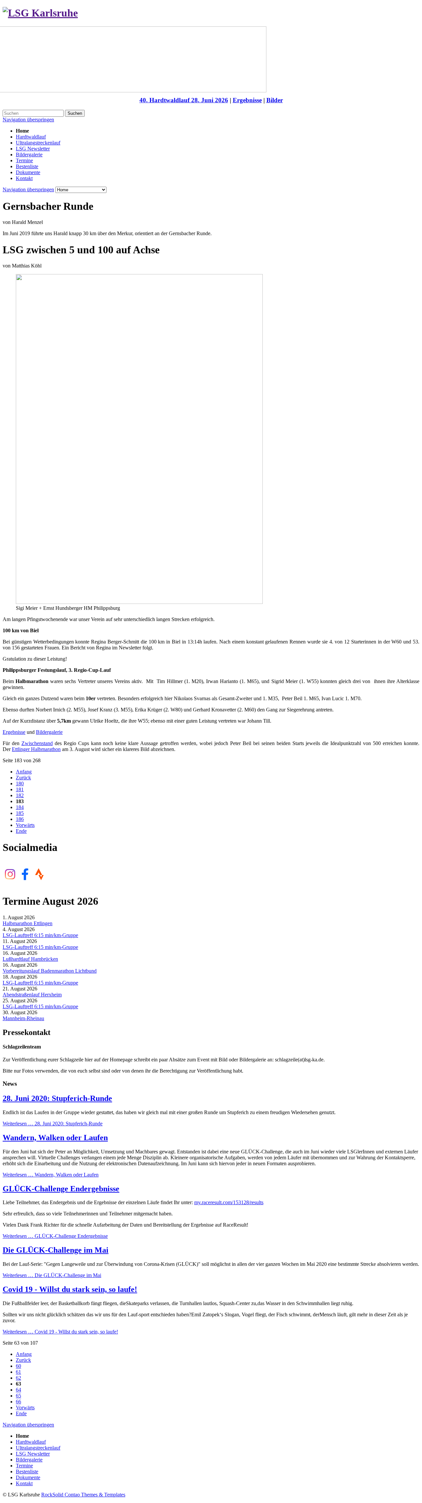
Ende (21, 831)
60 (18, 1366)
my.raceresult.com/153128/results (228, 1202)
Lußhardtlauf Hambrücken (30, 959)
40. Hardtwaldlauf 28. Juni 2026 (183, 100)
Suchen (75, 113)
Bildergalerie (49, 732)
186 (20, 819)
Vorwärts (25, 825)
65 (18, 1395)
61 (18, 1372)
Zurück (23, 777)
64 (18, 1390)
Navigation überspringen (28, 119)
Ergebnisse (247, 100)
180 (20, 783)
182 (20, 795)
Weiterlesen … (53, 1123)
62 (18, 1378)
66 (18, 1401)
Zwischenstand (37, 743)
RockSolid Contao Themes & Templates (83, 1494)
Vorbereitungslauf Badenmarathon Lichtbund (50, 971)
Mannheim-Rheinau (23, 1018)
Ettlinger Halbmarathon (36, 749)
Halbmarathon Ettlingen (27, 923)
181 (20, 789)
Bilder (274, 100)
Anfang (24, 771)
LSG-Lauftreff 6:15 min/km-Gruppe (40, 935)
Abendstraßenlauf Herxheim (32, 994)
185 (20, 813)
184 (20, 807)
